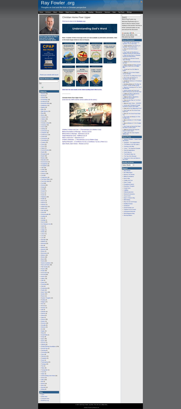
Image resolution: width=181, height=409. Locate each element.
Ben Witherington (128, 172)
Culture (43, 148)
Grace (42, 193)
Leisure (43, 233)
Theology (43, 364)
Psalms (43, 290)
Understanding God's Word (48, 375)
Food (42, 175)
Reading (90, 12)
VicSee (125, 105)
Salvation (43, 311)
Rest (42, 303)
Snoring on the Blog (129, 146)
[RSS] (141, 1)
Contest (43, 136)
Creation (43, 142)
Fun (42, 183)
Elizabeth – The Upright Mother (132, 142)
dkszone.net (96, 407)
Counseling (44, 140)
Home (41, 12)
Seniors (43, 321)
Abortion (43, 93)
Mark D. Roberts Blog (129, 197)
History (43, 208)
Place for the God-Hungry (130, 201)
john (125, 75)
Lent (42, 235)
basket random (127, 90)
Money (43, 251)
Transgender (44, 370)
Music (42, 259)
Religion (43, 301)
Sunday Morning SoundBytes (48, 346)
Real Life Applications (129, 150)
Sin (42, 329)
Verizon (43, 377)
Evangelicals (44, 163)
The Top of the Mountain (130, 156)
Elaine (125, 55)
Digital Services (70, 12)
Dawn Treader (127, 182)
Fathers (43, 171)
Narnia (42, 261)
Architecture (44, 101)
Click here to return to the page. (74, 21)
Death (42, 152)
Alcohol (43, 95)
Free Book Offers (45, 179)
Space (42, 338)
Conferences (44, 134)
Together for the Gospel (130, 209)
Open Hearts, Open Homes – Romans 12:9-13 (75, 143)
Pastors (43, 268)
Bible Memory (44, 111)
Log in (42, 394)
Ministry (43, 247)
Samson (43, 313)
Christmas (43, 124)
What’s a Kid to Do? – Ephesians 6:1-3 (73, 137)
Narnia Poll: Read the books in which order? (131, 127)
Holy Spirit (43, 210)
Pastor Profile (82, 12)
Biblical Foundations (129, 176)
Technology (44, 352)
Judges (43, 229)
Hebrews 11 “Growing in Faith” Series (130, 78)
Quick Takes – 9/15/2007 (134, 103)
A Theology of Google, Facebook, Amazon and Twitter (131, 106)
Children (43, 119)
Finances (43, 173)
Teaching (43, 350)
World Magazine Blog (129, 213)
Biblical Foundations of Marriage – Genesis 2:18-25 (76, 131)
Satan (42, 317)
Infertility (43, 220)
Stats (114, 12)
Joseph (126, 69)
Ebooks (43, 158)
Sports (42, 340)
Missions (43, 249)
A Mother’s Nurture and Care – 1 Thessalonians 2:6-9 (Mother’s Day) (81, 129)
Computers (44, 132)
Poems (43, 276)
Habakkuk (43, 196)
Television (43, 356)
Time (42, 366)
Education (43, 159)
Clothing (43, 128)
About (55, 12)
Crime (42, 144)
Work (42, 385)
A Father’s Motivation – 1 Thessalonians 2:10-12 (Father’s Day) (80, 139)
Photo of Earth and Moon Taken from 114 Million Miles (132, 66)
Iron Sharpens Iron (46, 224)
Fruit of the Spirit (45, 181)
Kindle (42, 231)
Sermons (107, 12)
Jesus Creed (127, 195)
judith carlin (126, 132)
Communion (44, 130)
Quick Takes (44, 292)
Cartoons (43, 117)
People (43, 270)
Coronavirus (44, 138)
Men (42, 245)
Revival (43, 305)
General (43, 185)
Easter (42, 156)
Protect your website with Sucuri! (49, 75)
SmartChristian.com (129, 207)
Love (42, 237)
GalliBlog (126, 190)
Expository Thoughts (129, 186)
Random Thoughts (45, 298)
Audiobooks (44, 105)
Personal (43, 274)
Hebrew (43, 202)
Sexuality (43, 325)
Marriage (43, 239)
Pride (42, 286)
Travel (42, 371)
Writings (129, 12)
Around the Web (45, 103)
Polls (42, 280)
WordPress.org (45, 400)
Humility (43, 216)
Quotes (43, 294)
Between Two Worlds (129, 174)
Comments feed (45, 398)
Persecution (44, 272)
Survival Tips (44, 348)
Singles (43, 331)
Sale (42, 309)
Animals (43, 97)
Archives (48, 12)
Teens (42, 354)
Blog (42, 113)
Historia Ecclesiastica (129, 194)
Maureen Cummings (129, 87)
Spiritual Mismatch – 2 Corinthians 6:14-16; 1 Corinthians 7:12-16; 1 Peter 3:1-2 (84, 141)
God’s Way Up (128, 152)
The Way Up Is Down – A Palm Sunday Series (132, 84)
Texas (42, 360)
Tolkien (43, 368)
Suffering (43, 344)
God (42, 189)
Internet (43, 222)
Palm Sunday (44, 266)
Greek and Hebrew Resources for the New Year (132, 91)
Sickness (43, 327)
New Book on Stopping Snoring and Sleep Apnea (131, 52)
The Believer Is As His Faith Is (131, 144)
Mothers (43, 255)
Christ (42, 121)
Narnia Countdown (45, 263)
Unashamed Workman (129, 211)
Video (42, 379)
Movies (43, 257)
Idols (42, 218)
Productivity (44, 288)
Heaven (43, 200)
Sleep (42, 332)
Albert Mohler (127, 170)
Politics (43, 278)
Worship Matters (128, 215)
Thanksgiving (44, 362)
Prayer (43, 282)
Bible (42, 109)
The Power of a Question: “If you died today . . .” (131, 43)
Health (42, 198)
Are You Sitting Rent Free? (134, 75)
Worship (43, 387)
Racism (43, 296)
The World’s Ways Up (129, 154)
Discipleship (44, 154)
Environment (44, 161)
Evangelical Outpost (129, 184)
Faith (42, 167)
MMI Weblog (127, 199)
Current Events (45, 150)
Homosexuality (45, 214)
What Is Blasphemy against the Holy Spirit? (131, 94)
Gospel (43, 191)
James (43, 228)
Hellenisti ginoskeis (128, 192)
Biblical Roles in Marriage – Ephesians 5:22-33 (75, 133)
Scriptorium (127, 205)
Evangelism (44, 165)
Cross (42, 146)
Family (42, 169)
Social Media (44, 334)
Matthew (43, 241)
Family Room (127, 188)
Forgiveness (44, 177)
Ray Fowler (127, 42)
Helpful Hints (44, 206)
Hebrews (43, 204)
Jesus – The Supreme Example (132, 148)
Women (43, 383)
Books (61, 12)
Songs (42, 336)
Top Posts (121, 12)
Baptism (43, 107)
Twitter (42, 373)
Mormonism (44, 253)
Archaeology (44, 99)
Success (43, 342)
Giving (42, 187)
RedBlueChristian (128, 203)
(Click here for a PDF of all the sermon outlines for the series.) (79, 99)
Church (43, 126)
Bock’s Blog (127, 178)
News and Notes (45, 264)
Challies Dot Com (128, 180)
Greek (42, 194)
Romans (43, 307)
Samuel (43, 315)
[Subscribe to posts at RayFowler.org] (128, 33)
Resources (99, 12)
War (42, 381)
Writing (43, 389)
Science (43, 319)
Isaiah (42, 226)
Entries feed (44, 396)
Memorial (43, 243)
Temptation (44, 358)
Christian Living (45, 123)
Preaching (43, 284)
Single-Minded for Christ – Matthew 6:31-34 (74, 135)
